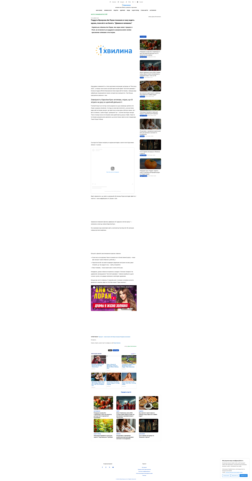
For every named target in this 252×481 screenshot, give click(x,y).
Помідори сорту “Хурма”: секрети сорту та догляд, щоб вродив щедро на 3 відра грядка (150, 172)
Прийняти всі (244, 475)
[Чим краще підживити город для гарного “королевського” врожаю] (150, 105)
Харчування (143, 57)
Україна (142, 136)
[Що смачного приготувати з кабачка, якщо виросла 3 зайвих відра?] (150, 86)
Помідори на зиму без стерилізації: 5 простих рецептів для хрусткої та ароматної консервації (150, 53)
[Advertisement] (114, 75)
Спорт (141, 77)
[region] (234, 468)
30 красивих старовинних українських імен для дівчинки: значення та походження (150, 132)
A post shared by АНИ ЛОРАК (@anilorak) (113, 191)
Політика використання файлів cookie (234, 472)
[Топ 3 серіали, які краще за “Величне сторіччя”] (150, 144)
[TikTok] (126, 2)
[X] (133, 2)
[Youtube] (137, 2)
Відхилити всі (235, 475)
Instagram (122, 1)
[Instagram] (118, 2)
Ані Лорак (115, 350)
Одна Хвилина (117, 342)
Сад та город (143, 115)
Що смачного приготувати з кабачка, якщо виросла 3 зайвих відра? (148, 414)
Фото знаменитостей (99, 14)
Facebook (114, 1)
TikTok (129, 1)
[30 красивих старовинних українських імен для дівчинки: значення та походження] (150, 124)
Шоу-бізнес (143, 155)
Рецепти (142, 96)
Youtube (141, 1)
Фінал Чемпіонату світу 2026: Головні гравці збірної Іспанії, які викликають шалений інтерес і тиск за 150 (150, 74)
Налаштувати (226, 475)
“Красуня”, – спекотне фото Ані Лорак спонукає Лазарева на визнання (114, 336)
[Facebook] (110, 2)
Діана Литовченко (156, 16)
